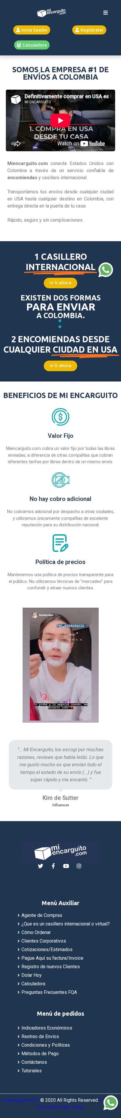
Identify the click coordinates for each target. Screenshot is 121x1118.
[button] (31, 29)
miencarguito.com (21, 1100)
